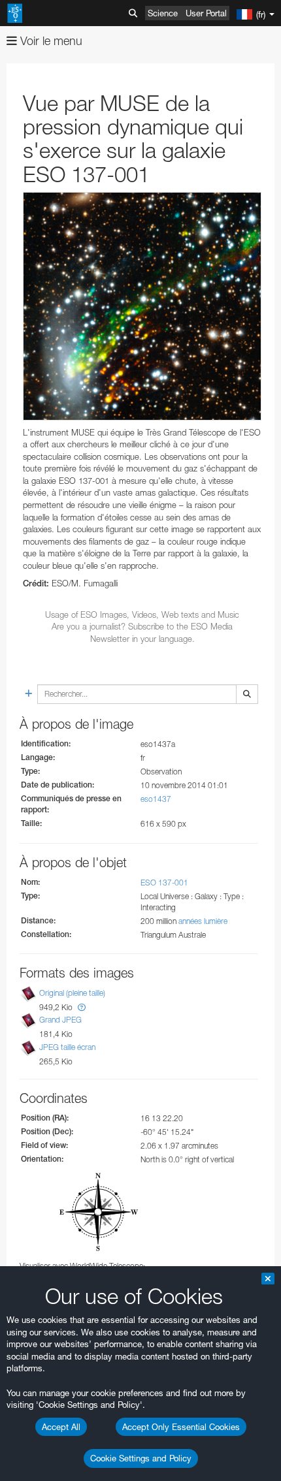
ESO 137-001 (164, 882)
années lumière (202, 921)
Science (163, 13)
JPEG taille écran (67, 1047)
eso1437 (155, 799)
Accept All (61, 1427)
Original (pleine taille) (72, 993)
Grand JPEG (60, 1020)
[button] (82, 1007)
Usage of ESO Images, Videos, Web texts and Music (142, 614)
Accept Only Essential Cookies (181, 1427)
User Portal (206, 13)
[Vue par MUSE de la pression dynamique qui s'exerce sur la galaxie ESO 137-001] (142, 306)
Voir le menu (49, 41)
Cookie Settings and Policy (140, 1458)
